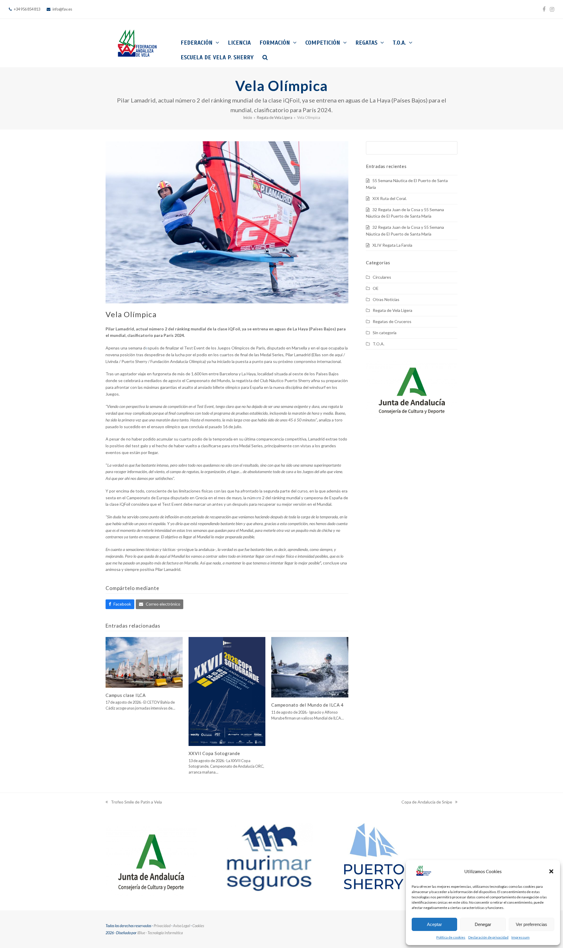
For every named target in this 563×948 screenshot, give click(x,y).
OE (376, 288)
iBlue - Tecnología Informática (160, 932)
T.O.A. (378, 343)
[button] (551, 871)
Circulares (382, 277)
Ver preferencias (531, 924)
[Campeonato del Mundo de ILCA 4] (309, 666)
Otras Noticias (386, 299)
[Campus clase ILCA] (144, 661)
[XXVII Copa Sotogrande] (227, 690)
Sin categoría (384, 332)
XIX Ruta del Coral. (389, 198)
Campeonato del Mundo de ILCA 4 (307, 704)
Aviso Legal (181, 925)
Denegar (483, 924)
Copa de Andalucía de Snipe (426, 802)
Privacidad (162, 925)
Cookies (198, 925)
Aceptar (434, 924)
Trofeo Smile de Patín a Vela (134, 802)
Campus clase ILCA (126, 695)
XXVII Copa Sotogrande (214, 753)
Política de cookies (450, 937)
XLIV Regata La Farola (392, 245)
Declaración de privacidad (488, 937)
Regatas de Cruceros (392, 321)
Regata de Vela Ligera (392, 310)
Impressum (520, 937)
